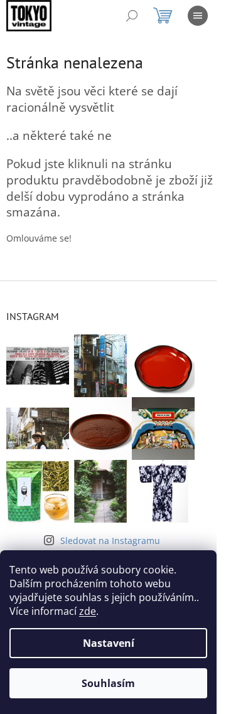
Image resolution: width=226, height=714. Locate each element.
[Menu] (197, 15)
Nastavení (108, 643)
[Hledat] (131, 15)
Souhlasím (108, 683)
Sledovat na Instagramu (110, 540)
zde (87, 611)
